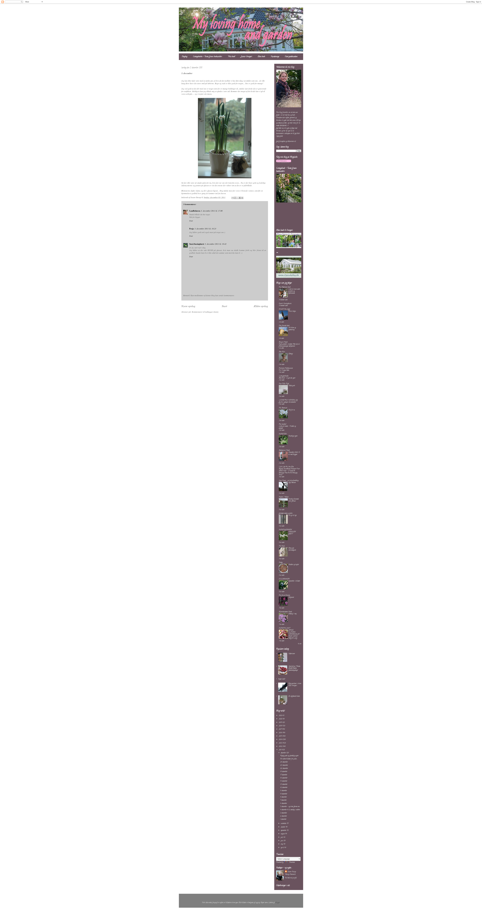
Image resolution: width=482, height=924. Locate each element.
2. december (283, 816)
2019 (280, 722)
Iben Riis (282, 351)
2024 (281, 715)
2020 (281, 719)
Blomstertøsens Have (285, 611)
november (284, 823)
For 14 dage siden (284, 370)
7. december (283, 800)
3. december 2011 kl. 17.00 (212, 211)
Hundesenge (275, 56)
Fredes (281, 562)
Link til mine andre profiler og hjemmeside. (294, 291)
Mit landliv (282, 424)
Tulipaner (291, 597)
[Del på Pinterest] (242, 198)
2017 (280, 729)
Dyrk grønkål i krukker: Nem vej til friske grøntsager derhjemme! (289, 345)
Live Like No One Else (286, 466)
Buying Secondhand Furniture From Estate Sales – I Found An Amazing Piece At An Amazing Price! (289, 472)
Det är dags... (292, 311)
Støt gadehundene (291, 56)
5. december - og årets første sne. (290, 806)
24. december (284, 762)
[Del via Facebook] (240, 198)
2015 (280, 736)
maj (282, 844)
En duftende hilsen (294, 696)
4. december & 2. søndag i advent (290, 809)
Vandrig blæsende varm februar (293, 500)
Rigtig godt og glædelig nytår (289, 755)
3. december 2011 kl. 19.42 (215, 244)
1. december (283, 819)
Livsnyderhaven (283, 376)
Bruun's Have (283, 342)
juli (282, 837)
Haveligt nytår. (293, 436)
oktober (283, 827)
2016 (281, 732)
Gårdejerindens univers (285, 513)
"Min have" (231, 56)
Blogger (277, 902)
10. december (283, 794)
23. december (284, 765)
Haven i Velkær (284, 497)
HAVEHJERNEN (285, 529)
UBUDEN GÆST (292, 533)
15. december (283, 781)
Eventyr (290, 354)
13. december (283, 784)
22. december (284, 768)
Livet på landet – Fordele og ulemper (287, 427)
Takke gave (291, 385)
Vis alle (299, 644)
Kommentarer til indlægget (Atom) (205, 312)
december (283, 753)
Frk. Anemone (283, 408)
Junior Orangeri (246, 56)
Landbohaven (194, 210)
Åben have (261, 56)
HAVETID (283, 434)
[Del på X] (237, 198)
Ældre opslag (261, 306)
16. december (283, 778)
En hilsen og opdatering (292, 328)
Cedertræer (291, 653)
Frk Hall (282, 546)
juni (282, 840)
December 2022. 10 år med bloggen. (294, 453)
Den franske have (284, 325)
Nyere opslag (188, 306)
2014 (280, 739)
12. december (283, 787)
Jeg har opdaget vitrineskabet (287, 402)
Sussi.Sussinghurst (196, 244)
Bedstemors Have (284, 450)
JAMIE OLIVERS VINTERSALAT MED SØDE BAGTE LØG (293, 634)
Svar (191, 220)
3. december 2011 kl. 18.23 (205, 228)
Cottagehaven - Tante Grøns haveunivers (207, 56)
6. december (283, 803)
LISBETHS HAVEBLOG (288, 400)
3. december (283, 813)
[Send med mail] (232, 198)
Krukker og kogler (293, 564)
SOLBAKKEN (284, 579)
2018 (280, 726)
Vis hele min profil (291, 878)
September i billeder (294, 581)
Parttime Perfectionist (286, 368)
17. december (283, 774)
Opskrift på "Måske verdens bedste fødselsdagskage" (294, 668)
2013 (281, 743)
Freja (191, 228)
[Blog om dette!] (235, 198)
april (282, 847)
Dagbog (184, 56)
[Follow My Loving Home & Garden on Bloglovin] (283, 162)
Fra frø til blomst (284, 595)
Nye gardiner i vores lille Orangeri (294, 684)
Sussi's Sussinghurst (285, 303)
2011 (280, 750)
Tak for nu (291, 410)
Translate (292, 862)
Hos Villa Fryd (284, 383)
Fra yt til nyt (292, 515)
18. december (283, 771)
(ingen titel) (281, 679)
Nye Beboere (292, 482)
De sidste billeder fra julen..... (288, 759)
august (283, 833)
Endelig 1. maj (292, 614)
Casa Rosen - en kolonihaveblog (288, 480)
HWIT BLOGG (284, 309)
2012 (281, 746)
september (284, 830)
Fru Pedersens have (284, 287)
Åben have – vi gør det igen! (287, 378)
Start (224, 306)
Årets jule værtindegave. (292, 549)
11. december (283, 790)
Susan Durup (291, 871)
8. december (283, 797)
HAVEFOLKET (284, 628)
